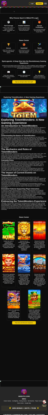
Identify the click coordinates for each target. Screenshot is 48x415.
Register (39, 3)
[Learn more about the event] (24, 13)
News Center (20, 403)
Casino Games (7, 401)
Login (32, 3)
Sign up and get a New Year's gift (24, 81)
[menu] (45, 3)
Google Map (28, 403)
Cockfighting (15, 401)
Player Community (39, 401)
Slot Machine (31, 401)
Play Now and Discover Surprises (24, 322)
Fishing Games (23, 401)
